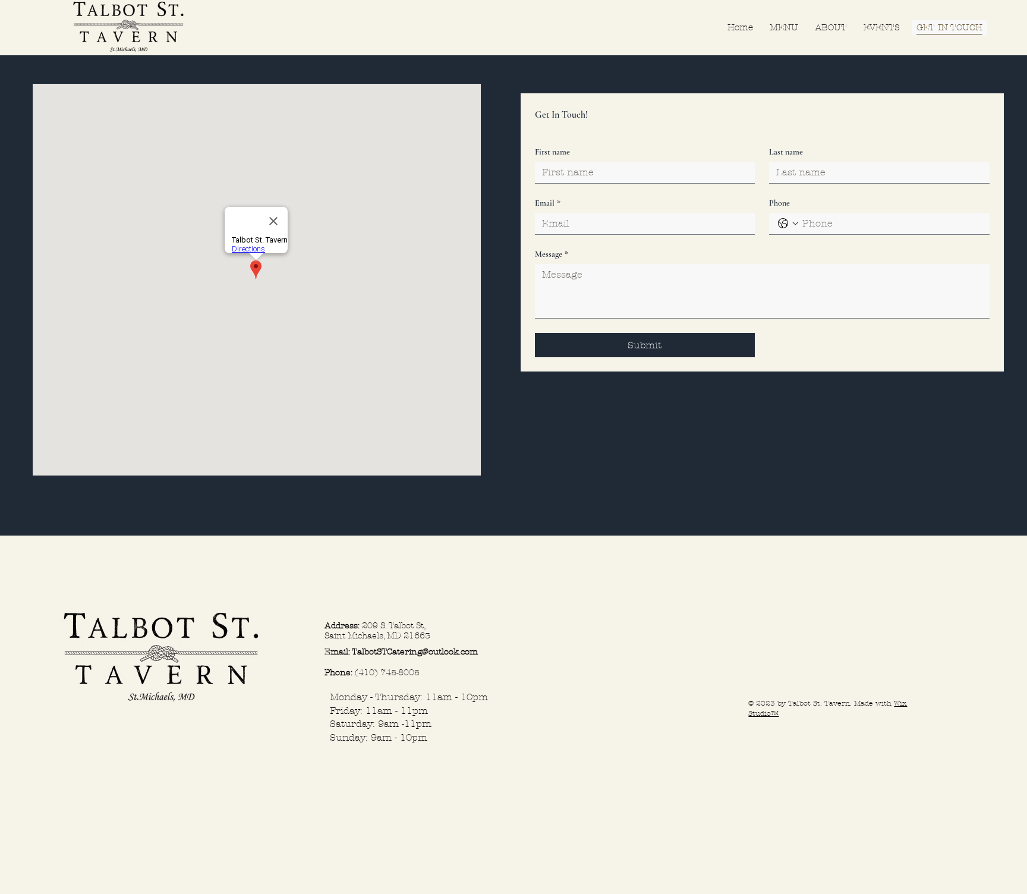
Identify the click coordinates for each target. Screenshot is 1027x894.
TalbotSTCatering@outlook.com (415, 652)
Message (551, 254)
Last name (786, 152)
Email (547, 203)
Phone (779, 203)
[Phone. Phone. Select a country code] (788, 223)
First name (552, 152)
